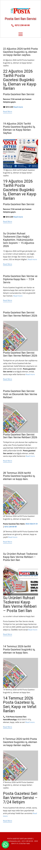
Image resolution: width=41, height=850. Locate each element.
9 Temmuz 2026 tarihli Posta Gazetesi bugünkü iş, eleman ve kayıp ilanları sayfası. (20, 742)
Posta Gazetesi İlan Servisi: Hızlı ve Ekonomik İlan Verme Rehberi (20, 394)
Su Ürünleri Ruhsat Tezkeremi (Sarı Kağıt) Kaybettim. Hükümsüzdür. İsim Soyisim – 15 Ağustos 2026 (18, 240)
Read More (7, 111)
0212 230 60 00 (22, 25)
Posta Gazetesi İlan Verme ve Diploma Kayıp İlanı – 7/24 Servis (20, 279)
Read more (18, 107)
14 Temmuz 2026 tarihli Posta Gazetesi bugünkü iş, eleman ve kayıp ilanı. (19, 649)
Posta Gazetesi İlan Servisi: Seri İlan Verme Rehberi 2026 (20, 314)
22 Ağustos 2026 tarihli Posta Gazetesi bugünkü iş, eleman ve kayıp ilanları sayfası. (20, 52)
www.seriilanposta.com (11, 841)
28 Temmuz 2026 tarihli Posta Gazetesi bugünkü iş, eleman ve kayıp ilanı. (19, 476)
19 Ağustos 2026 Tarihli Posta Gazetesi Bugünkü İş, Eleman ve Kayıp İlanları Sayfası (19, 128)
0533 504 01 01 (32, 524)
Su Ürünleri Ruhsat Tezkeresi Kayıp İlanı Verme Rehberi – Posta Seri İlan (20, 557)
